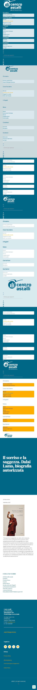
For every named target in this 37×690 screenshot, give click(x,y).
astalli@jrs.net (11, 622)
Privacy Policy (7, 656)
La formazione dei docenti (9, 586)
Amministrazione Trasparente (11, 663)
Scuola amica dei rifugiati (9, 585)
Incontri (5, 582)
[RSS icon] (18, 684)
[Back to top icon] (32, 686)
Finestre (5, 578)
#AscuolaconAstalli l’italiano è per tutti (13, 591)
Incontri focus (6, 583)
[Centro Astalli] (13, 11)
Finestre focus (6, 580)
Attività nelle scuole (8, 577)
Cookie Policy (7, 667)
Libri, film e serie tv (7, 588)
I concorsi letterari (7, 590)
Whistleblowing (8, 660)
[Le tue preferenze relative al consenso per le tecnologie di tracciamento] (34, 687)
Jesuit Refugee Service (10, 632)
